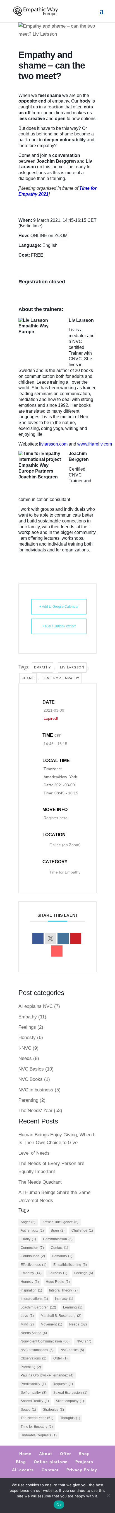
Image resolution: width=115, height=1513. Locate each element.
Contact (59, 1248)
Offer (65, 1453)
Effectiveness (33, 1265)
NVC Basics (31, 1069)
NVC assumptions (37, 1350)
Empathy (42, 667)
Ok (58, 1504)
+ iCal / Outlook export (59, 626)
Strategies (53, 1410)
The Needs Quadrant (40, 1182)
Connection (32, 1248)
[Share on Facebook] (38, 938)
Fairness (58, 1273)
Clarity (28, 1239)
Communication (58, 1239)
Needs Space (34, 1333)
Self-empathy (33, 1393)
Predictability (33, 1384)
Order (60, 1358)
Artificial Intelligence (60, 1222)
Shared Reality (35, 1401)
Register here (56, 818)
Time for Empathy (61, 678)
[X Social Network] (50, 938)
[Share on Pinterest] (75, 938)
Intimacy (64, 1299)
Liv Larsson (72, 667)
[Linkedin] (63, 938)
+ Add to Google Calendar (59, 607)
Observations (33, 1358)
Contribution (33, 1256)
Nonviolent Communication (45, 1341)
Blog (21, 1462)
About (45, 1453)
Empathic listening (70, 1265)
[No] (108, 1495)
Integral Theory (63, 1290)
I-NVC (24, 1048)
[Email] (57, 951)
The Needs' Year (35, 1110)
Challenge (82, 1230)
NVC (83, 1341)
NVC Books (30, 1079)
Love (27, 1316)
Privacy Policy (81, 1470)
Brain (57, 1230)
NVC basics (72, 1350)
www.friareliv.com (94, 444)
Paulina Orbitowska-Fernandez (47, 1375)
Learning (72, 1307)
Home (25, 1453)
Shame (27, 678)
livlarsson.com (53, 444)
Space (28, 1410)
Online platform (51, 1462)
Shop (84, 1453)
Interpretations (34, 1299)
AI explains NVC (35, 1006)
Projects (84, 1462)
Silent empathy (70, 1401)
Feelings (27, 1027)
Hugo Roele (58, 1282)
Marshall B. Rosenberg (61, 1316)
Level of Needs (34, 1153)
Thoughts (70, 1418)
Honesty (27, 1037)
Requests (63, 1384)
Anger (28, 1222)
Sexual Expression (70, 1393)
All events (23, 1470)
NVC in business (35, 1090)
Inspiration (31, 1290)
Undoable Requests (39, 1435)
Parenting (28, 1100)
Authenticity (32, 1230)
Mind (27, 1324)
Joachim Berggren (38, 1307)
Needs (25, 1058)
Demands (62, 1256)
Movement (51, 1324)
